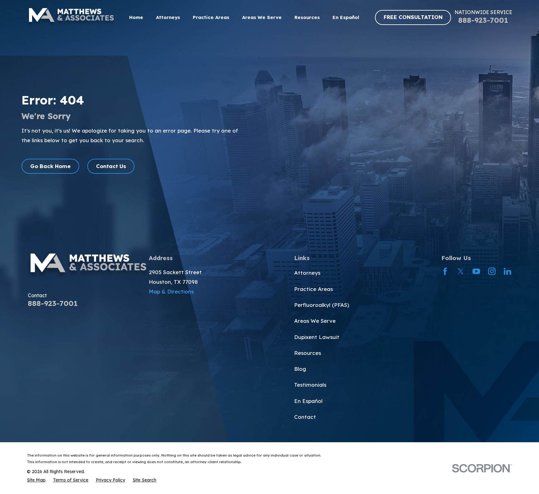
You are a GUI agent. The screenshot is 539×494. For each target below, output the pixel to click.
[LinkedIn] (507, 271)
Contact (305, 417)
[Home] (71, 17)
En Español (308, 401)
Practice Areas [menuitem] (211, 17)
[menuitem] (36, 480)
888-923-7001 (483, 20)
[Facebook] (445, 271)
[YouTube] (476, 271)
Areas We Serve (315, 320)
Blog (300, 369)
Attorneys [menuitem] (168, 17)
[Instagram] (492, 271)
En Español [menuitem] (346, 17)
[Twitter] (460, 271)
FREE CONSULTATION (413, 17)
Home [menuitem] (136, 17)
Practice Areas (313, 289)
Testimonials (310, 384)
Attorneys (307, 272)
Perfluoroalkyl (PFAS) (321, 305)
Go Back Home (50, 166)
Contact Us (111, 166)
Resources (307, 353)
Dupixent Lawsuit (316, 337)
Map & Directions (171, 291)
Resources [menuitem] (307, 17)
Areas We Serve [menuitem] (262, 17)
